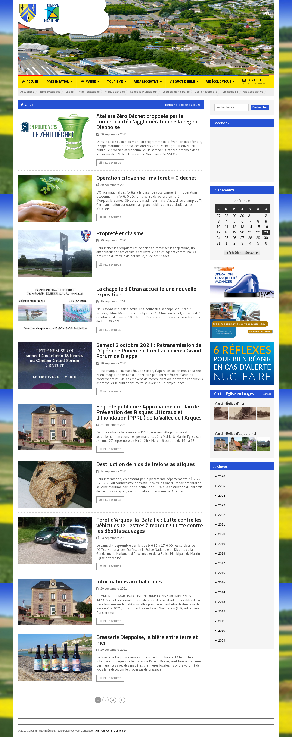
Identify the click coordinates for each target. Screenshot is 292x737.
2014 (219, 592)
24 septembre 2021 (113, 424)
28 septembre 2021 (113, 363)
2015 (219, 582)
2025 (219, 485)
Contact (253, 81)
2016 (219, 572)
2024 (219, 495)
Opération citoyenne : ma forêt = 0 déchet (146, 177)
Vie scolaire (230, 91)
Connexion (120, 730)
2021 (219, 524)
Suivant (250, 252)
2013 (219, 601)
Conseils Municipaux (143, 91)
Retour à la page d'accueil (183, 104)
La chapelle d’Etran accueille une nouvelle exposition (146, 291)
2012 (219, 611)
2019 (219, 544)
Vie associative (253, 91)
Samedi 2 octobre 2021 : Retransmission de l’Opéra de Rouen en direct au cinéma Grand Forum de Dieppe (148, 350)
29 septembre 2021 (113, 240)
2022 (219, 515)
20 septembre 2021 (113, 588)
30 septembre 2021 (113, 134)
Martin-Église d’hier (229, 403)
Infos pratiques (49, 91)
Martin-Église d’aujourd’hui (235, 433)
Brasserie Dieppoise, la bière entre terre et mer (147, 640)
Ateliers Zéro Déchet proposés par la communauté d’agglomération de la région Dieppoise (147, 121)
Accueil (33, 81)
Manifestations (89, 91)
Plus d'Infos (112, 162)
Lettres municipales (176, 91)
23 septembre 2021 (113, 538)
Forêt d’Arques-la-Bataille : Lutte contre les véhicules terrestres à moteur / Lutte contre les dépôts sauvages (149, 525)
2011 (219, 621)
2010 (219, 630)
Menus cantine (115, 91)
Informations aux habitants (129, 581)
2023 (219, 505)
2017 (219, 563)
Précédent (235, 252)
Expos (69, 91)
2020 (219, 534)
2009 (219, 640)
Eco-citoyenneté (206, 91)
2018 (219, 553)
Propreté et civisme (120, 233)
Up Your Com (104, 730)
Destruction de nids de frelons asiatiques (145, 464)
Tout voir (266, 394)
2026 (219, 476)
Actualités (27, 91)
